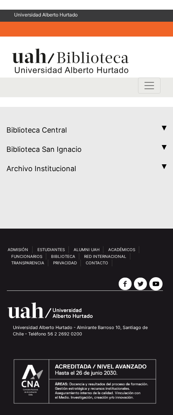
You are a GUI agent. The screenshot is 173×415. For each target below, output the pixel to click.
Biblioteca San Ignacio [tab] (44, 149)
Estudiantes (51, 249)
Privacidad (65, 262)
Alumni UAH (86, 249)
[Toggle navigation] (149, 86)
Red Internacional (105, 256)
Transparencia (27, 262)
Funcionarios (26, 256)
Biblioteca (63, 256)
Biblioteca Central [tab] (36, 130)
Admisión (18, 249)
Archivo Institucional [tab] (41, 168)
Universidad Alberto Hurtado (46, 15)
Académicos (121, 249)
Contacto (97, 262)
